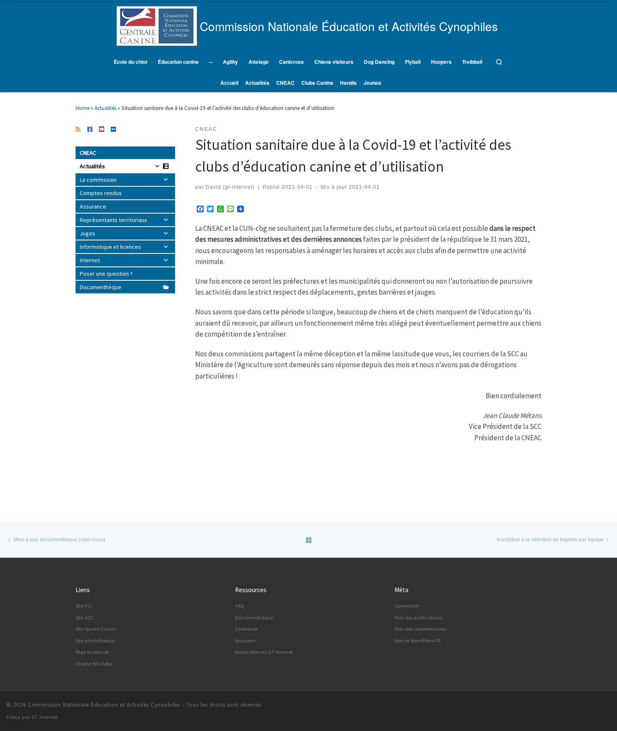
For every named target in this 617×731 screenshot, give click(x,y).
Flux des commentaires (421, 629)
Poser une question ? (106, 273)
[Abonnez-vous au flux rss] (78, 129)
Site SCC (84, 617)
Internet (90, 260)
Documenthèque (100, 287)
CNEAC (88, 153)
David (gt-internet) (230, 187)
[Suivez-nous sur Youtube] (101, 129)
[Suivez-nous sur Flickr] (113, 129)
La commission (98, 179)
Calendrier (246, 629)
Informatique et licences (110, 247)
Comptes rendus (101, 193)
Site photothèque (95, 640)
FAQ (239, 606)
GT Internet (44, 717)
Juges (87, 233)
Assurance (93, 206)
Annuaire (245, 640)
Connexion (407, 606)
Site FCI (84, 606)
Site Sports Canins (95, 629)
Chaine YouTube (94, 664)
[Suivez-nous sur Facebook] (89, 129)
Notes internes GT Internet (264, 652)
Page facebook (92, 652)
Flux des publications (418, 617)
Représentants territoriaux (113, 220)
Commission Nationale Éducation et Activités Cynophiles (104, 704)
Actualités (105, 108)
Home (82, 108)
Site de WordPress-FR (418, 640)
